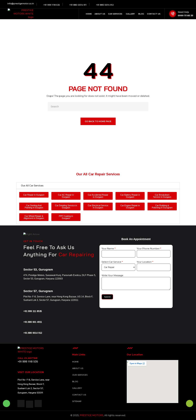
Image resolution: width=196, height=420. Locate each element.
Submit (107, 297)
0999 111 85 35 (185, 15)
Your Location (145, 261)
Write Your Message (112, 275)
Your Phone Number (149, 248)
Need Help (183, 12)
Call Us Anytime (27, 358)
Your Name (109, 248)
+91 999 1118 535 (28, 361)
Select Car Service (112, 261)
